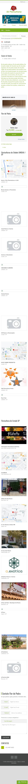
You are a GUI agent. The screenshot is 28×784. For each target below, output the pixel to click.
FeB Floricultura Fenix (7, 406)
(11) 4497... (14, 148)
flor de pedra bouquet (11, 89)
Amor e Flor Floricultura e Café (10, 198)
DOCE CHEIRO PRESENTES (8, 380)
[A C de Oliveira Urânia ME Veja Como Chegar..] (14, 531)
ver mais (14, 128)
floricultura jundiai (13, 96)
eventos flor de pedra (11, 103)
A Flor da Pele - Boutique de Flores (10, 621)
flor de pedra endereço (7, 82)
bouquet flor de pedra (13, 100)
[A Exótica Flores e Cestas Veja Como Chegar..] (14, 583)
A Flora (3, 630)
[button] (3, 59)
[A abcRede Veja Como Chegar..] (14, 479)
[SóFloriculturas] (14, 9)
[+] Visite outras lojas (6, 162)
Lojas (4, 25)
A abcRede (4, 491)
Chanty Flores (5, 312)
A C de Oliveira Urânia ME (8, 543)
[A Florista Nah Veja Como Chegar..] (14, 685)
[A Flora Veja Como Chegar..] (14, 627)
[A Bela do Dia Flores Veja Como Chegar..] (14, 505)
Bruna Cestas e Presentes (8, 208)
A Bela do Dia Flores (6, 517)
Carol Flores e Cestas (7, 247)
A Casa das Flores (6, 569)
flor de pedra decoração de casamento (11, 91)
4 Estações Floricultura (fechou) (10, 465)
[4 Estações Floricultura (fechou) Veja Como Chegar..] (14, 453)
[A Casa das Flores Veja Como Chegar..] (14, 557)
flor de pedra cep (14, 84)
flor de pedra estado (12, 86)
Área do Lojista (23, 25)
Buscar (23, 1)
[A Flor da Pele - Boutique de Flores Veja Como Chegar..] (14, 609)
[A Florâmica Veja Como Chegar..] (14, 660)
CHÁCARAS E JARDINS (7, 286)
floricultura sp (4, 96)
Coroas (14, 25)
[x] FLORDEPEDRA (16, 38)
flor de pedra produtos (10, 87)
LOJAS (2, 30)
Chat (14, 152)
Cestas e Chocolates (7, 273)
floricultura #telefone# (12, 98)
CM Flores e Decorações (8, 351)
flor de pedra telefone (18, 82)
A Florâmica (4, 670)
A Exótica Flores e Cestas (8, 595)
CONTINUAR (6, 755)
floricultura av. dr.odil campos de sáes (16, 94)
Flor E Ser (3, 416)
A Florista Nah (5, 695)
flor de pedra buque (22, 89)
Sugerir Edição (21, 157)
